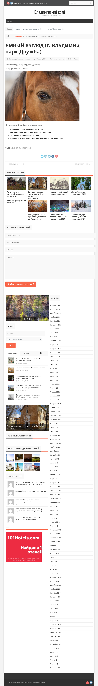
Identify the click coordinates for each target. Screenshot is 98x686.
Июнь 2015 (54, 656)
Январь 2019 (55, 486)
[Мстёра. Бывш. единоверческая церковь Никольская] (11, 360)
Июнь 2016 (54, 609)
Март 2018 (54, 526)
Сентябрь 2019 (55, 455)
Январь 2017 (55, 581)
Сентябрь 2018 (55, 502)
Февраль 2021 (55, 404)
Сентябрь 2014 (55, 668)
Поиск (10, 345)
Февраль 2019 (55, 483)
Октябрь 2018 (55, 498)
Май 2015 (53, 660)
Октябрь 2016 (55, 593)
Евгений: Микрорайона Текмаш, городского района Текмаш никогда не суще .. (30, 502)
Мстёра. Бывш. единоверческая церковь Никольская (28, 359)
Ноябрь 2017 (55, 542)
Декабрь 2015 (55, 632)
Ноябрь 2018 (55, 494)
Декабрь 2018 (55, 490)
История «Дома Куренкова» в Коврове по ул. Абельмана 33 (39, 29)
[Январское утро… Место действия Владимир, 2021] (81, 206)
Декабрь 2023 (55, 356)
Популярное (13, 353)
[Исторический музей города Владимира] (59, 183)
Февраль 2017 (55, 577)
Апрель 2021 (55, 400)
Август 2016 (54, 601)
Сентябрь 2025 (55, 325)
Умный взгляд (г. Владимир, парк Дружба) (43, 48)
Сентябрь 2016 (55, 597)
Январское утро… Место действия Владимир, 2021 (79, 216)
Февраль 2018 (55, 530)
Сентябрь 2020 (55, 419)
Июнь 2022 (54, 380)
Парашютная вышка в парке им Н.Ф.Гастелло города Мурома (28, 396)
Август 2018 (54, 506)
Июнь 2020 (54, 431)
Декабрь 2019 (55, 443)
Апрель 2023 (55, 368)
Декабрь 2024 (55, 341)
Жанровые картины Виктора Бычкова (30, 368)
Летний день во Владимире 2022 (78, 193)
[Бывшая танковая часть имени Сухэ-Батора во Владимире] (37, 183)
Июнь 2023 (54, 364)
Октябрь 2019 (55, 451)
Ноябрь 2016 (55, 589)
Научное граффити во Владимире (16, 201)
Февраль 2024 (55, 348)
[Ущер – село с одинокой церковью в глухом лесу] (16, 183)
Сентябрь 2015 (55, 644)
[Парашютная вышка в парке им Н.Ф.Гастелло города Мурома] (11, 397)
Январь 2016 (55, 628)
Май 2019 (53, 471)
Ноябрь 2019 (55, 447)
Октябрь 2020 (55, 415)
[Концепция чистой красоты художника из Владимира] (37, 206)
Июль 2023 (54, 360)
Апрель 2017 (55, 569)
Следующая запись (83, 164)
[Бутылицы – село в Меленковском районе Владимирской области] (11, 388)
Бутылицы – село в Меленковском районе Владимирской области (28, 387)
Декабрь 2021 (55, 396)
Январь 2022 (55, 392)
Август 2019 (54, 459)
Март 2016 (54, 620)
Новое (26, 353)
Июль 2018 (54, 510)
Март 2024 (54, 345)
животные (26, 148)
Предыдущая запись (15, 164)
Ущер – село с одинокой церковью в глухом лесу (15, 194)
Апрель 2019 (55, 475)
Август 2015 (54, 648)
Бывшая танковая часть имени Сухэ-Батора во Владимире (36, 195)
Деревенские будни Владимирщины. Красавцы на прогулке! (37, 138)
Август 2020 (54, 423)
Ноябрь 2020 (55, 412)
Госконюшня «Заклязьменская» (24, 135)
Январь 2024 (55, 352)
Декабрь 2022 (55, 372)
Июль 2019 (54, 463)
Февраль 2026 (55, 305)
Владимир (18, 36)
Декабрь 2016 (55, 585)
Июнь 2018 (54, 514)
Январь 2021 (55, 408)
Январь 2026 (55, 309)
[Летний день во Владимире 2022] (81, 183)
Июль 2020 (54, 427)
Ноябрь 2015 (55, 636)
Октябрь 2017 (55, 546)
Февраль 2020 (55, 435)
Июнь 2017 (54, 561)
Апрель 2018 (55, 522)
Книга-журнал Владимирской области (20, 682)
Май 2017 (53, 565)
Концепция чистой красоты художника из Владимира (37, 216)
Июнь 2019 (54, 467)
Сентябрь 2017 (55, 550)
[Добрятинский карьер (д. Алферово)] (27, 308)
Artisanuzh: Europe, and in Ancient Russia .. (31, 492)
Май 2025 (53, 337)
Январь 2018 (55, 534)
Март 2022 (54, 388)
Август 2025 (54, 329)
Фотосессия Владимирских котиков (26, 129)
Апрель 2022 (55, 384)
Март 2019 (54, 479)
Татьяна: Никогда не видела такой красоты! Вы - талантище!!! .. (29, 518)
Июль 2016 (54, 605)
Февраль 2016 (55, 624)
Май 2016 (53, 613)
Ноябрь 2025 (55, 317)
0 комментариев (58, 59)
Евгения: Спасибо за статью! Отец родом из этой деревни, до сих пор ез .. (31, 510)
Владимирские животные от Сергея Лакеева (30, 132)
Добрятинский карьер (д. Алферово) (21, 319)
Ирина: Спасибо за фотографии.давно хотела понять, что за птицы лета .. (30, 483)
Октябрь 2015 (55, 640)
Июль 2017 (54, 557)
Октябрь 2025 (55, 321)
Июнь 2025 (54, 333)
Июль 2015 (54, 652)
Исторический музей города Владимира (59, 193)
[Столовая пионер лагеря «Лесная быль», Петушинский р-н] (11, 378)
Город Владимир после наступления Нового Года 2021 (58, 216)
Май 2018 (53, 518)
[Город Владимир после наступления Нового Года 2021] (59, 206)
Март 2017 (54, 573)
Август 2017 (54, 553)
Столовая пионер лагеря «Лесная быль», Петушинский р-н (28, 377)
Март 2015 (54, 664)
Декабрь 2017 (55, 538)
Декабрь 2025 (55, 313)
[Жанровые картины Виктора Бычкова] (11, 370)
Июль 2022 (54, 376)
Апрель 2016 (55, 617)
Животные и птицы (23, 59)
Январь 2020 (55, 439)
